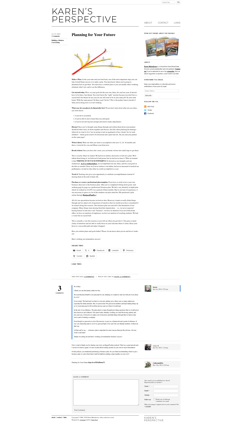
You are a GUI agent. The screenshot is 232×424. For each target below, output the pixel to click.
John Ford (94, 420)
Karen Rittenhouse (150, 66)
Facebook (151, 113)
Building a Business (58, 40)
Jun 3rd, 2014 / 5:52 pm (160, 289)
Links (177, 23)
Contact (163, 23)
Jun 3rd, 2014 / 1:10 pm (160, 348)
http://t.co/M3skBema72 (96, 362)
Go (178, 2)
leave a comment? (122, 277)
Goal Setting (56, 42)
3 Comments (56, 36)
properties (170, 71)
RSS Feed (151, 106)
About (148, 23)
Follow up (147, 399)
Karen (155, 287)
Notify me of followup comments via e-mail (163, 400)
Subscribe (148, 95)
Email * (146, 391)
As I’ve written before (89, 163)
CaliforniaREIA (158, 363)
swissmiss (83, 420)
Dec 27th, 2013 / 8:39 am (161, 365)
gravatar (148, 406)
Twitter (150, 110)
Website (146, 395)
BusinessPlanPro (89, 195)
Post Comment (79, 410)
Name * (146, 386)
